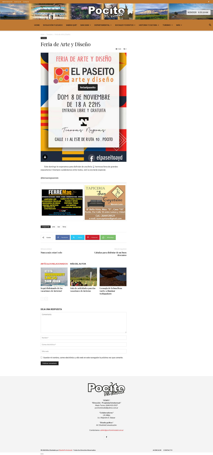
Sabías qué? (71, 25)
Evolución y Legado (53, 25)
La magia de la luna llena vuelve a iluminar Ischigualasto (111, 291)
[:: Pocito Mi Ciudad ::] (106, 12)
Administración (7, 2)
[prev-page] (42, 298)
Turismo (167, 25)
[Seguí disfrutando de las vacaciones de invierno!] (54, 277)
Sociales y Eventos (124, 25)
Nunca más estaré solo (51, 252)
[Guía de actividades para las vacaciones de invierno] (83, 277)
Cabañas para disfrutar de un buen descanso (110, 253)
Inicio (42, 34)
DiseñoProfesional (65, 450)
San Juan (84, 25)
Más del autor (78, 263)
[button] (210, 25)
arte (53, 227)
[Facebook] (209, 1)
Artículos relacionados (54, 263)
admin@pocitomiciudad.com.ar (112, 430)
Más (178, 25)
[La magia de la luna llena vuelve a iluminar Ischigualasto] (113, 277)
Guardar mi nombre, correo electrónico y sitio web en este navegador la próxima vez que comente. (83, 357)
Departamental (102, 25)
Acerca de (17, 2)
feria (64, 227)
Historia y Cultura (148, 25)
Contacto (26, 2)
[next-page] (46, 298)
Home (37, 25)
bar (59, 227)
